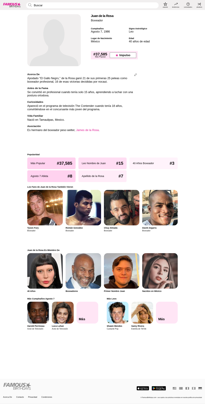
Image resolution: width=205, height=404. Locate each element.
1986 (107, 31)
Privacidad (32, 397)
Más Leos (111, 298)
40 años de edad (139, 41)
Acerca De (7, 397)
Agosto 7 (96, 31)
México (95, 41)
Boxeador (97, 20)
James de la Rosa (87, 130)
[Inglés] (174, 388)
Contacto (20, 397)
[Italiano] (194, 388)
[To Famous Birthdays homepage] (12, 5)
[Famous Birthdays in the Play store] (159, 388)
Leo (131, 31)
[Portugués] (181, 388)
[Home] (52, 386)
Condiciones (46, 397)
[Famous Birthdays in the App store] (143, 388)
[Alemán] (200, 388)
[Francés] (187, 388)
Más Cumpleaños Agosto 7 (40, 298)
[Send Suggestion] (135, 75)
